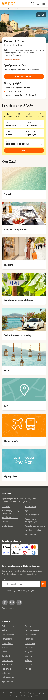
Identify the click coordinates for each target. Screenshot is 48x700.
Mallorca (28, 660)
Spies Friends (8, 681)
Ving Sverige (41, 693)
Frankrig (17, 45)
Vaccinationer (30, 534)
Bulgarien (29, 651)
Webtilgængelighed (33, 530)
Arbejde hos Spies (10, 517)
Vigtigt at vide (30, 510)
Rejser (4, 630)
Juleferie (6, 673)
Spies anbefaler (8, 677)
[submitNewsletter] (43, 584)
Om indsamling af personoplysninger (18, 590)
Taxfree (5, 647)
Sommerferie (7, 660)
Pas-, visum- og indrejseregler (31, 520)
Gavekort (6, 656)
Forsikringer (7, 643)
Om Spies (6, 506)
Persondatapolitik (20, 693)
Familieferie (7, 638)
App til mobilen (8, 608)
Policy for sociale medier (35, 525)
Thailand (28, 664)
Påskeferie (6, 668)
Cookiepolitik (7, 693)
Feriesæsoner (8, 634)
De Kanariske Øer (32, 630)
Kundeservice (30, 506)
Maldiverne (29, 638)
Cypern (28, 626)
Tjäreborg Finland (16, 696)
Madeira (28, 656)
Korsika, (8, 45)
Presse (5, 521)
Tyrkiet (28, 668)
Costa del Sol (30, 634)
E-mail (4, 579)
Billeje (4, 651)
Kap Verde (29, 647)
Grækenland (30, 643)
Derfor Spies (7, 525)
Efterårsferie (7, 664)
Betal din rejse (8, 626)
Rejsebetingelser (32, 514)
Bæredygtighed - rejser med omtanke (12, 511)
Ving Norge (31, 693)
